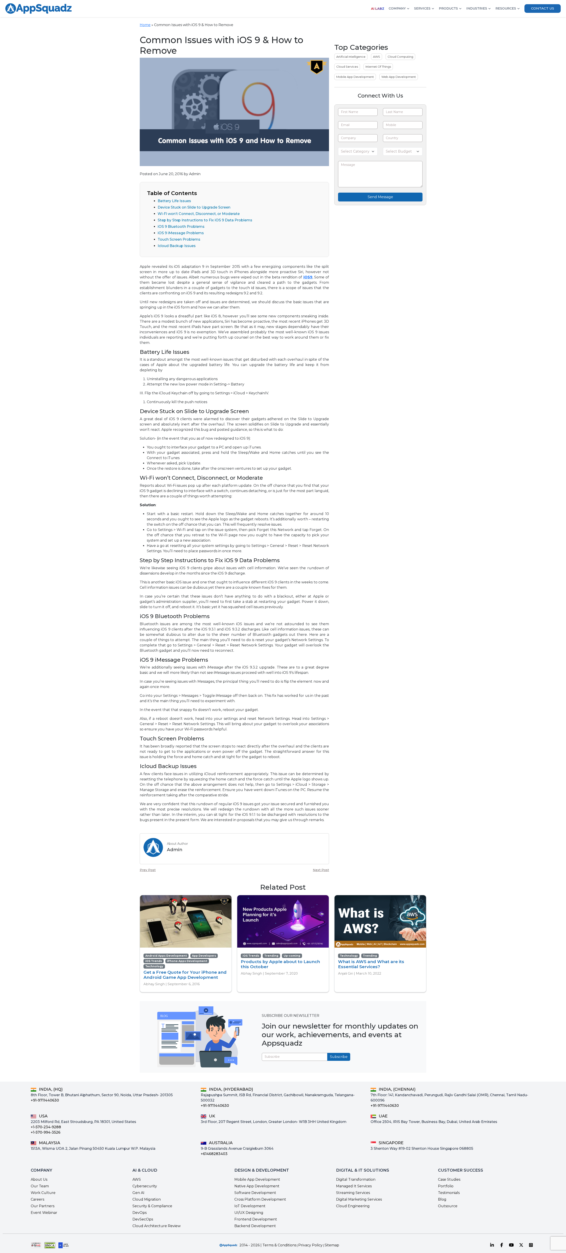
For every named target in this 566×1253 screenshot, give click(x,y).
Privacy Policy (310, 1245)
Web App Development (398, 77)
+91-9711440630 (45, 1100)
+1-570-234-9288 (46, 1127)
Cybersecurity (144, 1186)
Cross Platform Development (260, 1199)
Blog (442, 1199)
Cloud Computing (400, 56)
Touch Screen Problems (179, 239)
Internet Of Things (378, 66)
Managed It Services (354, 1186)
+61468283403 (214, 1154)
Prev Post (148, 870)
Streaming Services (353, 1193)
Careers (37, 1199)
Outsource (447, 1206)
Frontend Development (255, 1219)
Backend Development (255, 1226)
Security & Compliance (152, 1206)
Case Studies (449, 1179)
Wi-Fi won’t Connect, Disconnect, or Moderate (199, 214)
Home (145, 25)
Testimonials (449, 1193)
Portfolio (445, 1186)
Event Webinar (44, 1213)
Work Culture (43, 1193)
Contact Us (542, 8)
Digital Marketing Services (359, 1199)
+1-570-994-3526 (45, 1132)
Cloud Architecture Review (156, 1226)
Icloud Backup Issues (177, 246)
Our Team (40, 1186)
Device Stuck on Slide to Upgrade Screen (194, 207)
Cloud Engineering (353, 1206)
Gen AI (138, 1193)
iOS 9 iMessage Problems (181, 233)
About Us (39, 1179)
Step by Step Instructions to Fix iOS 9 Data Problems (205, 220)
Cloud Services (347, 66)
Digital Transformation (355, 1179)
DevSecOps (142, 1219)
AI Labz (377, 9)
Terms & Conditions (279, 1245)
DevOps (139, 1213)
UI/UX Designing (248, 1213)
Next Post (321, 870)
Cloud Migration (146, 1199)
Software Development (255, 1193)
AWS (376, 56)
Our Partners (42, 1206)
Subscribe (339, 1057)
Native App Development (256, 1186)
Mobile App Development (355, 77)
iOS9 (307, 277)
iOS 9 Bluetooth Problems (181, 226)
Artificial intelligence (350, 56)
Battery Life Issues (174, 201)
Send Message (380, 197)
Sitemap (332, 1245)
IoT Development (250, 1206)
